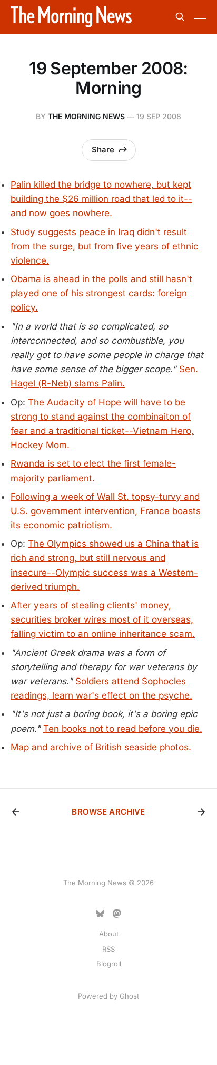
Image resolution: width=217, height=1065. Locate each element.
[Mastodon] (117, 913)
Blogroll (108, 964)
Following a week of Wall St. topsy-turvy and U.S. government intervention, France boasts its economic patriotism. (106, 510)
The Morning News (86, 116)
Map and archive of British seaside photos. (101, 747)
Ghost (129, 996)
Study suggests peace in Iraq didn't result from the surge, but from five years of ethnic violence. (105, 246)
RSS (108, 949)
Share (103, 149)
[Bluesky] (100, 913)
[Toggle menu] (200, 17)
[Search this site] (180, 17)
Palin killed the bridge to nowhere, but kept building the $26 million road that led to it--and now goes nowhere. (101, 198)
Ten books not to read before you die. (122, 728)
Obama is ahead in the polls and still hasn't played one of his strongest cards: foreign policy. (101, 293)
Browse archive (108, 812)
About (109, 934)
